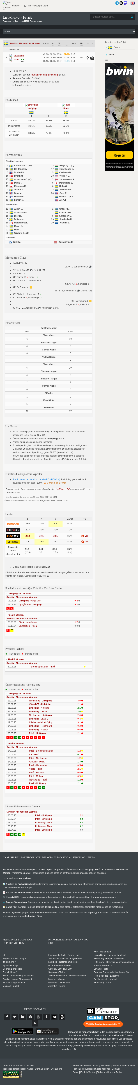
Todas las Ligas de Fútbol (109, 1072)
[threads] (62, 1017)
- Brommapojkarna (41, 751)
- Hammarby (38, 765)
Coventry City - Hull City (60, 969)
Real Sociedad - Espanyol (106, 976)
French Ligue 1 (10, 972)
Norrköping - (40, 715)
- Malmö (36, 776)
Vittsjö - (35, 769)
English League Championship (18, 979)
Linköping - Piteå (43, 822)
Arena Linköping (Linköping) (45, 75)
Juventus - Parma (56, 986)
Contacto (116, 1069)
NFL (5, 955)
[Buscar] (132, 17)
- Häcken (38, 729)
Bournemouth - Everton (59, 965)
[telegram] (54, 1017)
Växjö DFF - (40, 704)
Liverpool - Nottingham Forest (62, 962)
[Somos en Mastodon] (125, 3)
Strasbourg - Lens (102, 982)
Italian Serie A (9, 962)
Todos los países (23, 85)
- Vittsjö (38, 711)
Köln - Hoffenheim (102, 951)
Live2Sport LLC (62, 489)
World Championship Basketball (18, 975)
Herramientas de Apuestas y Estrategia (92, 1065)
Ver (86, 536)
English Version (88, 1072)
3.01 (55, 536)
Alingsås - (37, 761)
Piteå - (37, 733)
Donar (76, 1072)
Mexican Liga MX (11, 986)
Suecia (117, 47)
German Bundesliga (12, 969)
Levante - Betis (101, 969)
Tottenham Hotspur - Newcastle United (67, 975)
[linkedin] (22, 1017)
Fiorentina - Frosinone (59, 982)
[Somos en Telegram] (117, 3)
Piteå (66, 108)
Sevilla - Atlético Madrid (105, 979)
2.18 (28, 536)
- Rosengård (40, 726)
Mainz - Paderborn (103, 965)
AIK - (34, 754)
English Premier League (14, 958)
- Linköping (37, 783)
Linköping (31, 108)
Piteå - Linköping (43, 815)
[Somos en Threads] (121, 3)
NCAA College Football (14, 982)
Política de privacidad (83, 1069)
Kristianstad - (40, 722)
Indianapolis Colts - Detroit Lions (64, 955)
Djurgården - (30, 604)
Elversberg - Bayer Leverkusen (109, 958)
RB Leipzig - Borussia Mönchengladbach (114, 962)
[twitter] (15, 1017)
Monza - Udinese (56, 979)
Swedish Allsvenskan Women (24, 43)
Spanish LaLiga (10, 965)
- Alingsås (39, 708)
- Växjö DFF (30, 600)
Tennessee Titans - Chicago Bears (65, 958)
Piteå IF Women (16, 615)
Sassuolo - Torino (56, 972)
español (16, 5)
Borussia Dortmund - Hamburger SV (111, 972)
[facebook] (7, 1017)
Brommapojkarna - (43, 666)
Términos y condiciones (123, 1065)
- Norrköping (28, 622)
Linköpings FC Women (19, 593)
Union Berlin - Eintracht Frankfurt (110, 955)
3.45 (41, 536)
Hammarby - (40, 700)
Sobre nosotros (102, 1069)
